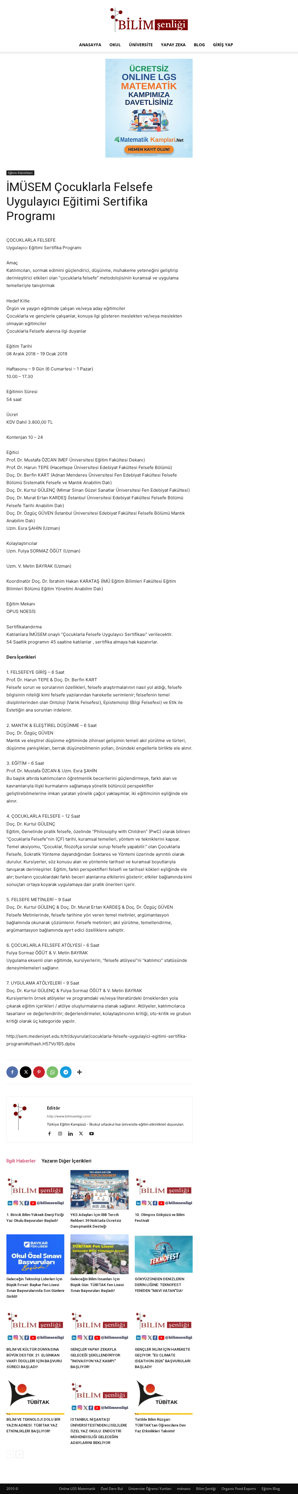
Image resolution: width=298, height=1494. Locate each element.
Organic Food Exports (238, 1488)
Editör (53, 1108)
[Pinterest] (39, 1072)
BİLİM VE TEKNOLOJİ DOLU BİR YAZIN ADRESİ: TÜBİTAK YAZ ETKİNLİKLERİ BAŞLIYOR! (33, 1425)
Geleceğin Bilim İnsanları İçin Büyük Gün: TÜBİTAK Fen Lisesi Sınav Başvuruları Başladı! (97, 1285)
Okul (115, 44)
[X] (25, 1072)
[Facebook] (12, 1072)
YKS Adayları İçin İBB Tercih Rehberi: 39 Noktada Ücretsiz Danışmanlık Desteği (95, 1221)
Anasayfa (90, 44)
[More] (79, 1072)
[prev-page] (10, 1454)
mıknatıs (184, 1488)
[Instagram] (62, 1134)
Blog (199, 44)
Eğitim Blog (271, 1488)
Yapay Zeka (173, 44)
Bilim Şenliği (206, 1488)
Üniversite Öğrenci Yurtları (149, 1488)
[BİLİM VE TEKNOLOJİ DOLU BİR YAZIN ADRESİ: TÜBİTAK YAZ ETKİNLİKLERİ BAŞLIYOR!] (35, 1395)
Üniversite (141, 44)
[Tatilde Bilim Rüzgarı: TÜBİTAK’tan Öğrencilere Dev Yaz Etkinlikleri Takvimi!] (164, 1395)
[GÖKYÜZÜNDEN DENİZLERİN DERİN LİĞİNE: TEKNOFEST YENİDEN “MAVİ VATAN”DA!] (164, 1254)
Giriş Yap (223, 44)
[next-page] (19, 1454)
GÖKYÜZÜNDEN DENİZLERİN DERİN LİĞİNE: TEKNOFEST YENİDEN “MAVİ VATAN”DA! (159, 1285)
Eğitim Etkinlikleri (20, 173)
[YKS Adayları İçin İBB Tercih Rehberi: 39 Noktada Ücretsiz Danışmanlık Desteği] (99, 1190)
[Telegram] (66, 1072)
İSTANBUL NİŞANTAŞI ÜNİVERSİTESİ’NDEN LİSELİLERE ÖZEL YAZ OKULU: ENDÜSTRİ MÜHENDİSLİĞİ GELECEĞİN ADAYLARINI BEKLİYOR (98, 1431)
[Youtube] (93, 1134)
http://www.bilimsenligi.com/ (69, 1116)
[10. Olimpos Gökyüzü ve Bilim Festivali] (164, 1190)
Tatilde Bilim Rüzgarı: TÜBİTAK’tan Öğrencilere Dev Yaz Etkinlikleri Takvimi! (160, 1425)
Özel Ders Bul (112, 1488)
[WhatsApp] (52, 1072)
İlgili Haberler (21, 1161)
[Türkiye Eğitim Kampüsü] (149, 19)
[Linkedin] (72, 1134)
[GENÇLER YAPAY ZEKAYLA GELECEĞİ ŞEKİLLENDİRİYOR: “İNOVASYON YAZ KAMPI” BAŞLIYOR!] (99, 1324)
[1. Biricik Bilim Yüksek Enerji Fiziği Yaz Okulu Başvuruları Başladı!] (35, 1190)
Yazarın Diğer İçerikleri (66, 1161)
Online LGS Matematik (77, 1488)
